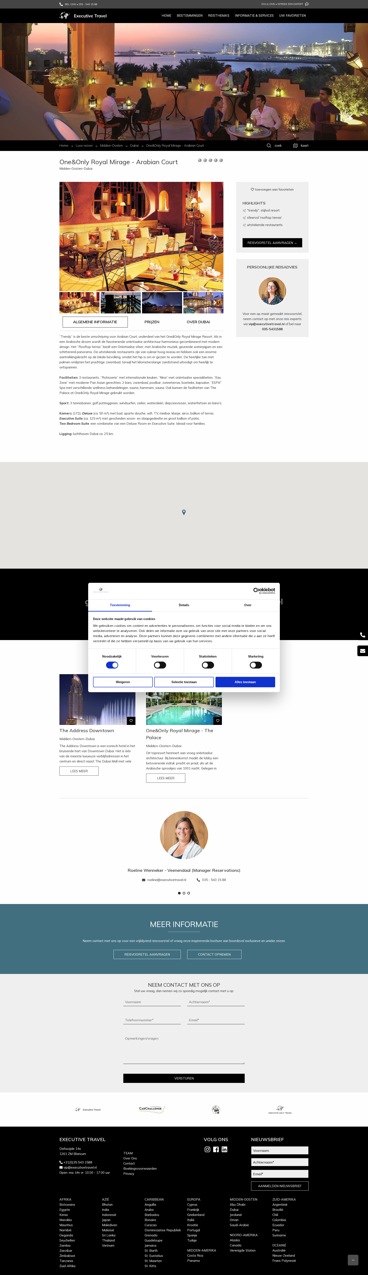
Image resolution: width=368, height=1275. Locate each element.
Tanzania (66, 1261)
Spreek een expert (290, 4)
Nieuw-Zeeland (283, 1255)
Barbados (152, 1215)
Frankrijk (193, 1210)
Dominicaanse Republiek (163, 1230)
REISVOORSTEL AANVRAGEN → (272, 243)
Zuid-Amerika (284, 1199)
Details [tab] (184, 605)
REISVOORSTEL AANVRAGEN (147, 954)
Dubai (234, 1210)
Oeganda (66, 1235)
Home (166, 15)
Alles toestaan (245, 682)
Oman (234, 1220)
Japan (106, 1220)
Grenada (151, 1235)
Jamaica (150, 1245)
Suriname (279, 1235)
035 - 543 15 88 (214, 880)
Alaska (235, 1240)
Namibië (65, 1230)
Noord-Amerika (244, 1235)
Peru (275, 1230)
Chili (275, 1215)
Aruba (149, 1210)
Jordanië (236, 1215)
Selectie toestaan (184, 682)
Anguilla (150, 1205)
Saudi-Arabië (239, 1225)
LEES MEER (79, 771)
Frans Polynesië (284, 1261)
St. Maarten (153, 1261)
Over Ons (130, 1158)
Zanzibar (65, 1251)
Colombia (279, 1220)
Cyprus (192, 1205)
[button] (179, 893)
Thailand (108, 1240)
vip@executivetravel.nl (267, 324)
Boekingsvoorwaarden (140, 1168)
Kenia (63, 1215)
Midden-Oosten (243, 1199)
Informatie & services (254, 15)
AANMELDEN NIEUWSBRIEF (280, 1186)
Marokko (65, 1220)
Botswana (67, 1205)
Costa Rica (195, 1255)
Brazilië (277, 1210)
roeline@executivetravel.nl (166, 880)
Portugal (193, 1230)
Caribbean (154, 1199)
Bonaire (150, 1220)
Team (128, 1153)
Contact (129, 1163)
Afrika (65, 1199)
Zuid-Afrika (67, 1266)
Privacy (128, 1174)
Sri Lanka (108, 1235)
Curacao (151, 1225)
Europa (193, 1199)
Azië (105, 1199)
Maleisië (108, 1230)
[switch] (160, 665)
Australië (279, 1250)
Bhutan (107, 1205)
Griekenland (195, 1215)
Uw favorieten (292, 15)
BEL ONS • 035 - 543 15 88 (81, 4)
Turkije (192, 1240)
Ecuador (278, 1225)
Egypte (64, 1210)
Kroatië (192, 1225)
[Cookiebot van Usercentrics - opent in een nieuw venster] (256, 591)
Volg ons (268, 4)
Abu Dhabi (237, 1205)
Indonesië (109, 1215)
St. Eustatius (154, 1256)
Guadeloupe (153, 1240)
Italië (190, 1220)
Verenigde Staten (243, 1250)
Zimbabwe (67, 1256)
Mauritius (66, 1225)
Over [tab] (248, 605)
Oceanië (279, 1245)
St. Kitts (150, 1266)
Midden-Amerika (201, 1250)
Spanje (192, 1235)
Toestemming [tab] (120, 605)
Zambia (64, 1245)
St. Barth (151, 1251)
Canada (235, 1245)
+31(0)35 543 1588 (77, 1162)
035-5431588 (272, 329)
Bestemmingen (190, 15)
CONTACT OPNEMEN (214, 954)
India (105, 1210)
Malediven (109, 1225)
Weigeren (123, 682)
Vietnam (108, 1245)
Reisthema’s (218, 15)
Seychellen (67, 1240)
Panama (193, 1261)
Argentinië (280, 1205)
